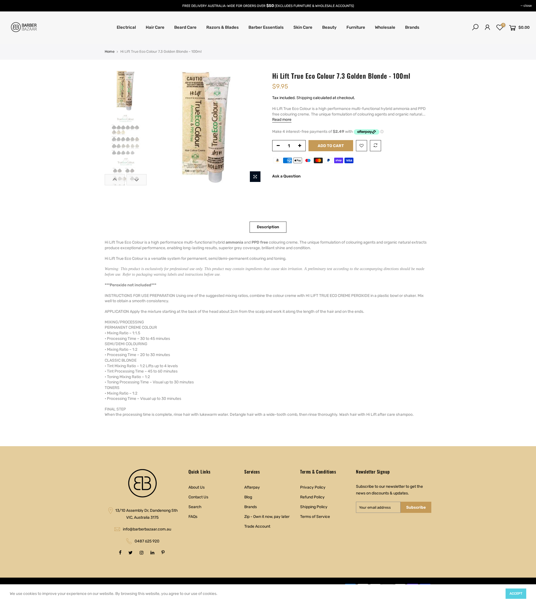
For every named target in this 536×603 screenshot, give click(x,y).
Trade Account (257, 526)
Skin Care (302, 27)
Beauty (329, 27)
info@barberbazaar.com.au (147, 529)
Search (195, 506)
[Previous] (159, 128)
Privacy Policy (313, 487)
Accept (515, 593)
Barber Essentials (266, 27)
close (527, 6)
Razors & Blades (222, 27)
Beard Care (185, 27)
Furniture (355, 27)
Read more (281, 119)
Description (268, 227)
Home (109, 51)
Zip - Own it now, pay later (266, 516)
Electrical (126, 27)
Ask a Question (286, 176)
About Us (196, 487)
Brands (412, 27)
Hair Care (155, 27)
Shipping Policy (313, 506)
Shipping (304, 97)
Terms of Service (315, 516)
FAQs (192, 516)
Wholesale (385, 27)
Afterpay (252, 487)
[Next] (254, 128)
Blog (248, 497)
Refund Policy (312, 497)
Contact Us (198, 497)
